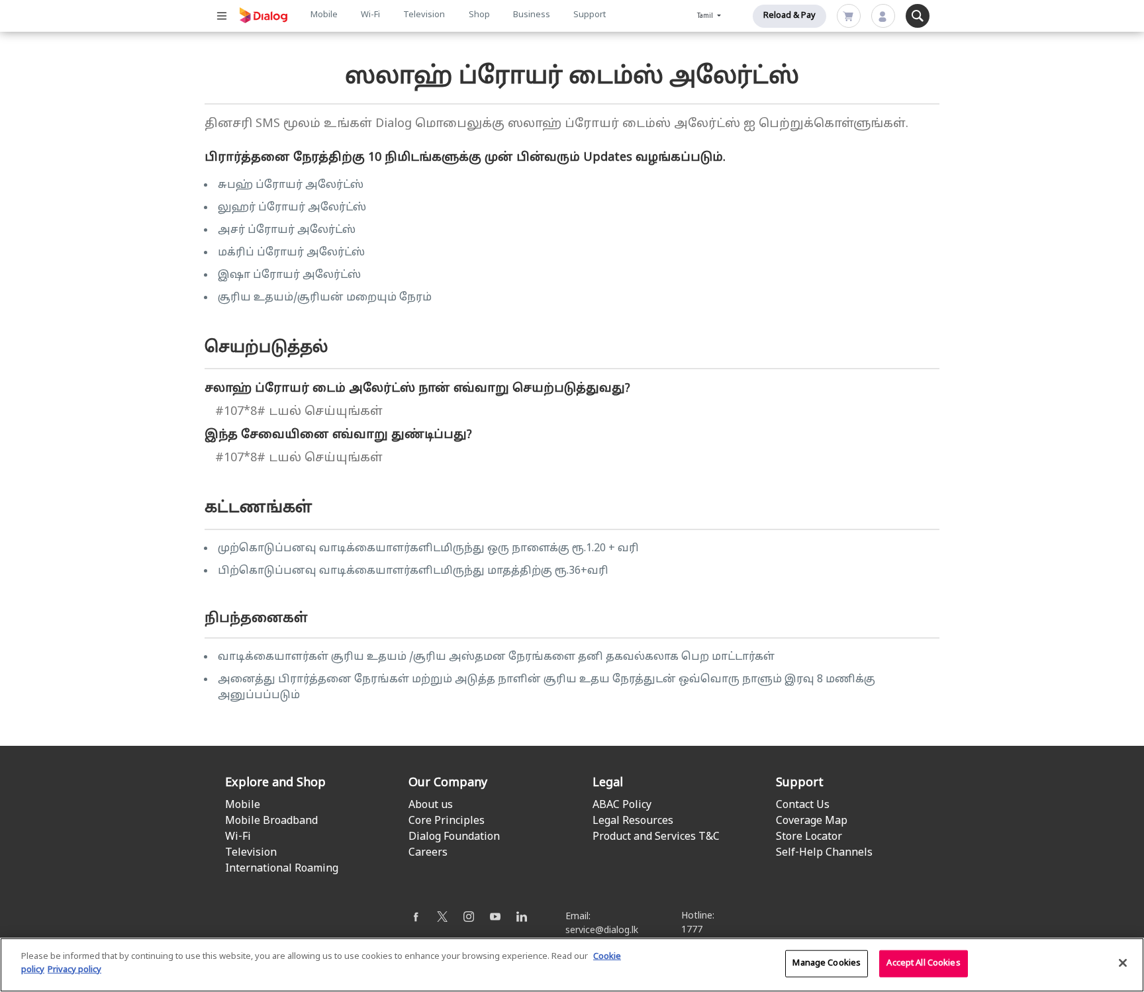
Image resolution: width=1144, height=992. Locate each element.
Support (589, 15)
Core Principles (446, 821)
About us (430, 805)
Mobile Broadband (271, 821)
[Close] (1122, 962)
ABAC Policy (622, 805)
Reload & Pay (789, 16)
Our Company (447, 783)
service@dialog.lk (601, 930)
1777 (691, 930)
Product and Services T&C (656, 837)
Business (531, 15)
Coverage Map (811, 821)
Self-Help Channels (824, 853)
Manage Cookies (826, 963)
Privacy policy (74, 969)
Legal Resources (633, 821)
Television (424, 15)
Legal (608, 783)
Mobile (324, 15)
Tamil (706, 16)
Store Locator (809, 837)
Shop (479, 15)
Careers (428, 853)
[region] (572, 965)
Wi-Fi (370, 15)
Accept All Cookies (923, 963)
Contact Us (803, 805)
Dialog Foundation (454, 837)
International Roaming (281, 869)
